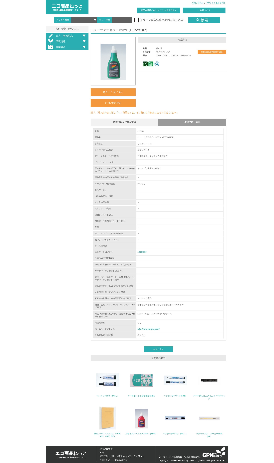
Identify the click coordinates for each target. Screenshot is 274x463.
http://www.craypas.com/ (149, 329)
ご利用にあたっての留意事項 (113, 460)
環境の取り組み (192, 122)
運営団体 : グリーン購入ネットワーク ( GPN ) (121, 456)
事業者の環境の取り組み (212, 52)
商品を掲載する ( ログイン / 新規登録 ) (158, 10)
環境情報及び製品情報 (124, 122)
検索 (204, 20)
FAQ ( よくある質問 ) (215, 3)
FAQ (102, 452)
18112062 (142, 252)
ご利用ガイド (204, 10)
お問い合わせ (198, 3)
